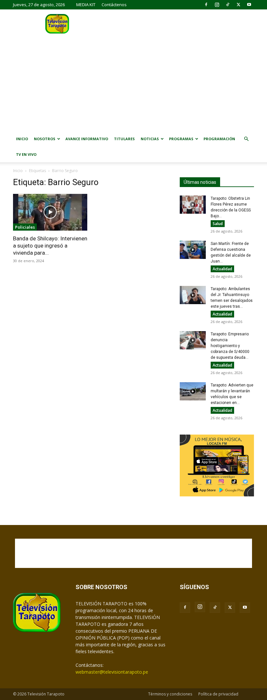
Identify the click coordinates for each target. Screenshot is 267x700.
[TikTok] (227, 4)
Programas (181, 138)
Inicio (22, 138)
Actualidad (222, 269)
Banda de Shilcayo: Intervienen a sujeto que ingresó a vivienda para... (50, 245)
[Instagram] (217, 4)
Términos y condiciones (170, 694)
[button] (246, 139)
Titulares (124, 138)
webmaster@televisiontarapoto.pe (112, 672)
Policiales (25, 227)
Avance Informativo (86, 138)
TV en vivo (26, 154)
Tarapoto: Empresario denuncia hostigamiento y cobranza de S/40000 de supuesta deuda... (230, 346)
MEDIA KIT (85, 4)
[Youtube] (249, 4)
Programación (219, 138)
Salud (218, 223)
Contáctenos (114, 4)
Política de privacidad (218, 694)
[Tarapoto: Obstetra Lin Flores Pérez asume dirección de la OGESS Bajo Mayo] (193, 204)
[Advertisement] (133, 82)
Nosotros (44, 138)
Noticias (150, 138)
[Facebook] (206, 4)
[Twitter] (238, 4)
